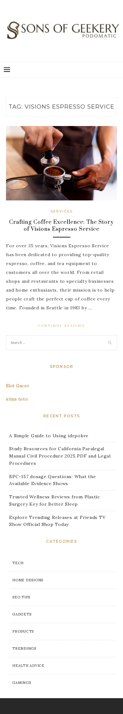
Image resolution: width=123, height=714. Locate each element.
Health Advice (28, 665)
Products (23, 631)
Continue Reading (61, 326)
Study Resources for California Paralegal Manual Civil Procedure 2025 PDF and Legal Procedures (60, 456)
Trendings (24, 648)
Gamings (21, 682)
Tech (18, 563)
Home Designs (27, 580)
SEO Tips (21, 597)
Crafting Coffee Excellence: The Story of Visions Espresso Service (61, 226)
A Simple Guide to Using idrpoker (49, 436)
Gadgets (21, 614)
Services (61, 211)
